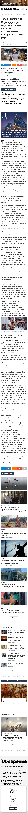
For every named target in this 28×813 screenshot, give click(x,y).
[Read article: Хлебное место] (14, 693)
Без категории (5, 505)
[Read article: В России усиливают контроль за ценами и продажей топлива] (14, 598)
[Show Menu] (2, 9)
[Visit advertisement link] (14, 3)
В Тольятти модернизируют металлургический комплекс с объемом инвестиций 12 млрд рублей (13, 509)
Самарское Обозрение (7, 41)
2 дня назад (12, 634)
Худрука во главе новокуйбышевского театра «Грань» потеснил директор (14, 94)
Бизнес (5, 482)
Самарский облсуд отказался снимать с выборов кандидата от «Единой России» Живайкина (17, 647)
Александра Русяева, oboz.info (10, 487)
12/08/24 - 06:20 (7, 42)
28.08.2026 (9, 512)
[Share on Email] (19, 65)
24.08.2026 (10, 740)
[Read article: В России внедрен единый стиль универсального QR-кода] (4, 665)
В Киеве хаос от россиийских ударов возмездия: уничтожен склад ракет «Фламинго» (16, 639)
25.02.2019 (11, 703)
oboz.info (3, 512)
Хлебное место (8, 702)
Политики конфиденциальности (14, 803)
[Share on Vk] (8, 65)
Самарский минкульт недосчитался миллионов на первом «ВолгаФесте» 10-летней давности (14, 100)
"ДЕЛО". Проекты (7, 733)
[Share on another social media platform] (24, 65)
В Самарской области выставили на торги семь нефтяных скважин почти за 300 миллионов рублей (13, 562)
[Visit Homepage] (11, 9)
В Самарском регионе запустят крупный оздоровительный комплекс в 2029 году (13, 533)
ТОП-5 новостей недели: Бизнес (12, 103)
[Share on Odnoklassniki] (14, 65)
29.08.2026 (21, 487)
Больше (14, 108)
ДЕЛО (4, 740)
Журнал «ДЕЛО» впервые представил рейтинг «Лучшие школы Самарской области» (13, 737)
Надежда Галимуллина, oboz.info (9, 612)
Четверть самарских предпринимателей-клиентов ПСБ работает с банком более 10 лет (12, 586)
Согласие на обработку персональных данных (13, 798)
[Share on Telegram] (3, 65)
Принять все (13, 809)
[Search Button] (26, 9)
